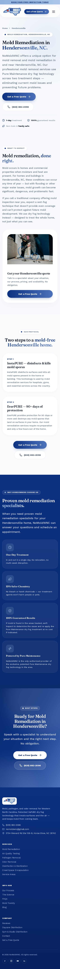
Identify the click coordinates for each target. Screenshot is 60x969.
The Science (8, 894)
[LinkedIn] (24, 961)
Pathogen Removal (11, 857)
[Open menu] (54, 12)
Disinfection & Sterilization (15, 866)
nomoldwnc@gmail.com (17, 829)
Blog (4, 907)
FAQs (4, 899)
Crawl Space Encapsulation (15, 870)
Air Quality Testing (11, 853)
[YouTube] (17, 961)
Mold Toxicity (8, 903)
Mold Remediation (11, 849)
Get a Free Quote (35, 12)
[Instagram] (11, 961)
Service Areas (8, 874)
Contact (6, 936)
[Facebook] (4, 961)
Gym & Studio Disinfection (14, 932)
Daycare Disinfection (12, 927)
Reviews (6, 923)
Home (5, 28)
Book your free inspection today (30, 2)
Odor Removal (9, 862)
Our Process (8, 890)
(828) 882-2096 (20, 107)
